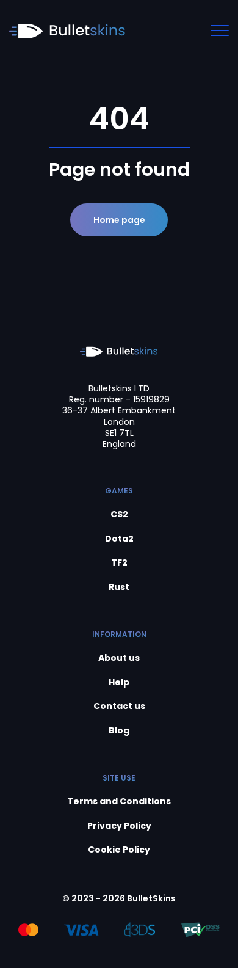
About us (119, 658)
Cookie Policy (119, 850)
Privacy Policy (119, 826)
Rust (119, 587)
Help (119, 682)
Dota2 (119, 539)
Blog (119, 731)
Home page (119, 220)
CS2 (119, 514)
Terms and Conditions (119, 801)
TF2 (119, 563)
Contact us (119, 706)
